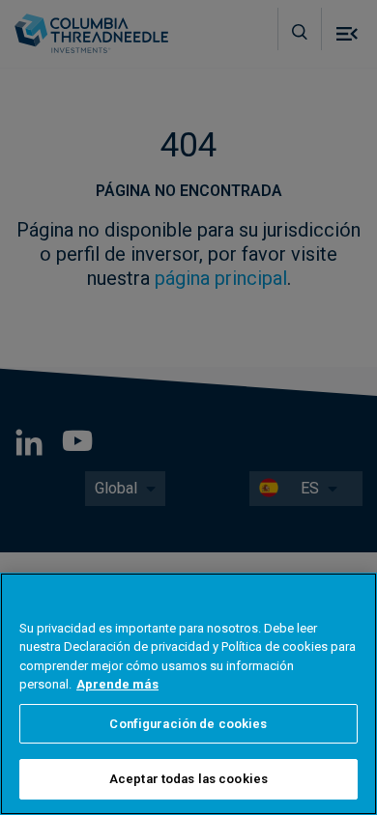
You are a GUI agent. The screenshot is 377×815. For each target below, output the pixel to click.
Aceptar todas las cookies (188, 779)
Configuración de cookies (188, 724)
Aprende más (117, 684)
